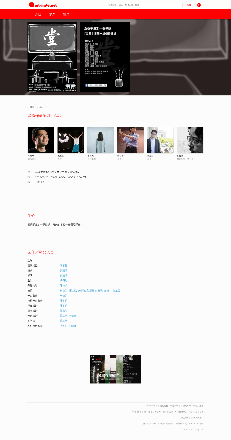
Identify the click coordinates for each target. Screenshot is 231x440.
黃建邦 (63, 270)
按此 (201, 417)
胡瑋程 (72, 325)
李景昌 (31, 155)
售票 (66, 14)
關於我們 (164, 405)
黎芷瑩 (116, 290)
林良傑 (120, 155)
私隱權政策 (186, 405)
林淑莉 (72, 290)
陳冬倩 (63, 300)
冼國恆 (63, 325)
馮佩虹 (61, 155)
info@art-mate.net (190, 423)
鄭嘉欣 (63, 310)
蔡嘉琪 (150, 155)
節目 (38, 14)
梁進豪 (90, 290)
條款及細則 (198, 405)
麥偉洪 (107, 290)
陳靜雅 (81, 290)
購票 (52, 14)
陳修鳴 (91, 155)
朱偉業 (180, 155)
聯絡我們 (174, 405)
